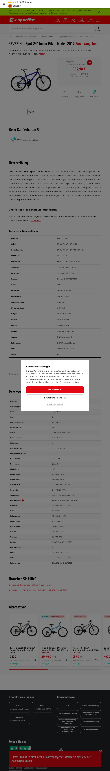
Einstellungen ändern (55, 398)
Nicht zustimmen (55, 405)
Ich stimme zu (55, 389)
